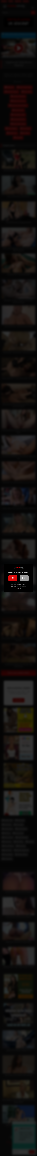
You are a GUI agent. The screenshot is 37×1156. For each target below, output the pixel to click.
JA (13, 578)
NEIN (24, 578)
